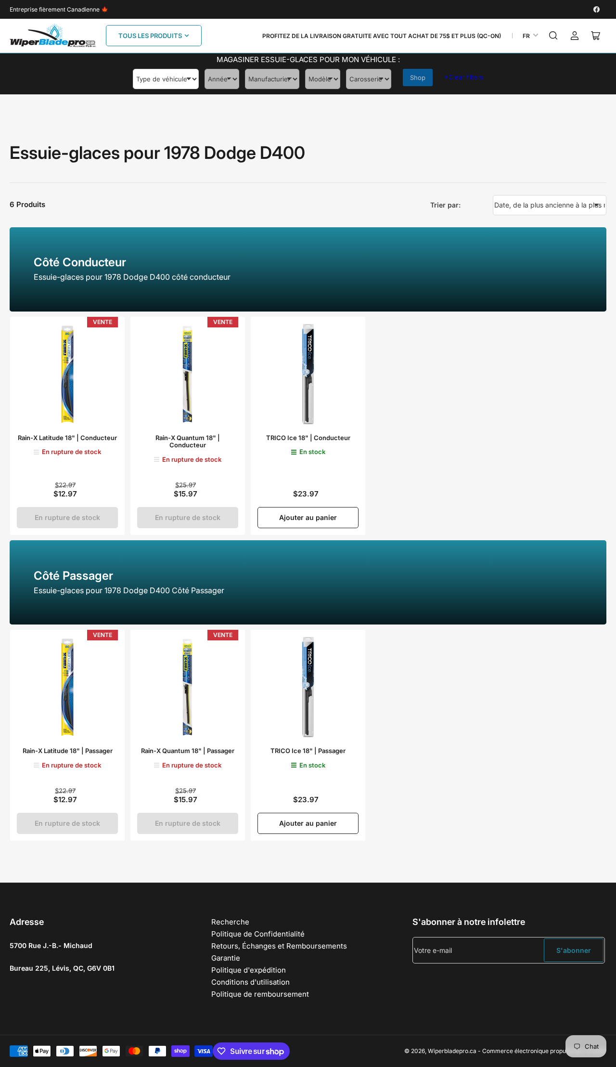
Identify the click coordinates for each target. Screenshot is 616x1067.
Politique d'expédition (248, 970)
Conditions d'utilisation (250, 982)
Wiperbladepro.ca (452, 1050)
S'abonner (573, 950)
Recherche (230, 921)
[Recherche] (553, 35)
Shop (417, 77)
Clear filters (463, 77)
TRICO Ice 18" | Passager (308, 751)
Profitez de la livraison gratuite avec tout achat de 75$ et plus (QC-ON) (381, 35)
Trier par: (445, 205)
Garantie (225, 958)
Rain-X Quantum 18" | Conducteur (187, 441)
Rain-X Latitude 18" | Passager (68, 751)
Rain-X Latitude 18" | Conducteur (67, 438)
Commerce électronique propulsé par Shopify (544, 1050)
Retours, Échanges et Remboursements (279, 945)
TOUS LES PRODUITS (150, 35)
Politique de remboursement (260, 994)
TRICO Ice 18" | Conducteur (308, 438)
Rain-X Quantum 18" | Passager (187, 751)
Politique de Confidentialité (258, 933)
